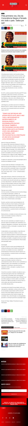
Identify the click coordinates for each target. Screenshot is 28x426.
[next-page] (4, 350)
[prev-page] (2, 350)
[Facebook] (2, 28)
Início (2, 11)
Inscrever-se (14, 394)
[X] (5, 28)
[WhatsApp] (11, 28)
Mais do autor (17, 327)
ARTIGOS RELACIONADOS (7, 327)
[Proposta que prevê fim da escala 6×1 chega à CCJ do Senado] (4, 332)
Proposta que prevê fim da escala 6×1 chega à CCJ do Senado (13, 364)
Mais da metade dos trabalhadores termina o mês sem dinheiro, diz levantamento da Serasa (17, 345)
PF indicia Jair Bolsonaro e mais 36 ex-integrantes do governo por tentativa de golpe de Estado (21, 321)
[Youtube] (13, 418)
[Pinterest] (8, 28)
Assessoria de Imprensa (7, 25)
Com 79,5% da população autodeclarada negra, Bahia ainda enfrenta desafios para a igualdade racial (7, 321)
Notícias (5, 11)
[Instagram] (6, 418)
